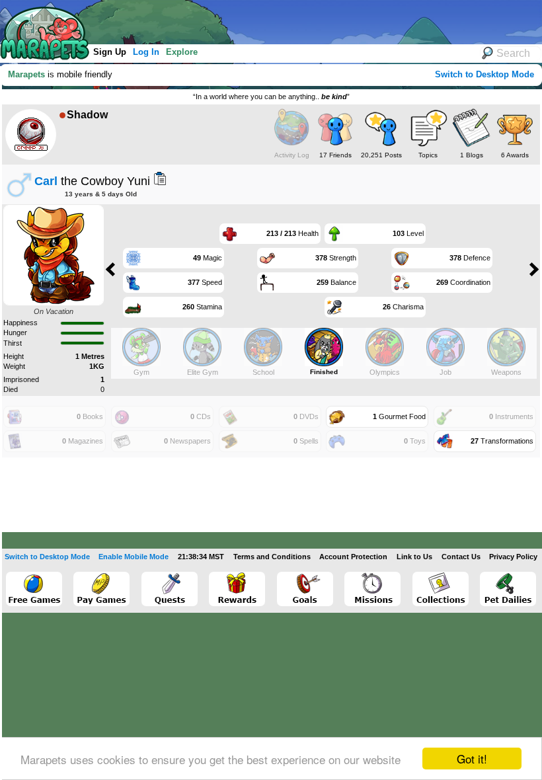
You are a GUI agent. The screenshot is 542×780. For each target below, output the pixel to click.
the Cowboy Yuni (92, 181)
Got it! (472, 758)
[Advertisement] (244, 20)
